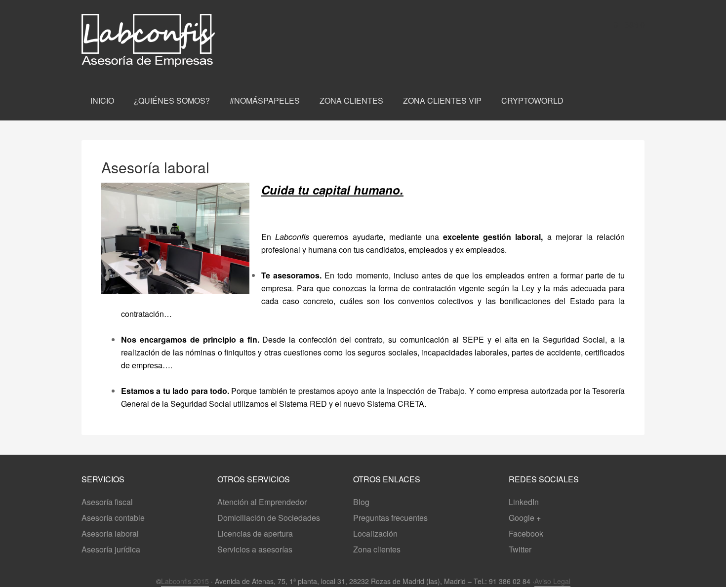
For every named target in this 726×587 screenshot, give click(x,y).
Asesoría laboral (110, 533)
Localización (375, 533)
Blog (361, 502)
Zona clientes (377, 549)
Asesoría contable (113, 517)
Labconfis (185, 40)
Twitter (520, 549)
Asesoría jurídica (110, 549)
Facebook (526, 533)
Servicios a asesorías (254, 549)
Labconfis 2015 (185, 581)
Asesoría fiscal (107, 502)
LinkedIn (524, 502)
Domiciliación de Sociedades (268, 517)
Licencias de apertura (255, 533)
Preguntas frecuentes (390, 517)
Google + (525, 517)
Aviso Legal (552, 581)
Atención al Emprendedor (262, 502)
